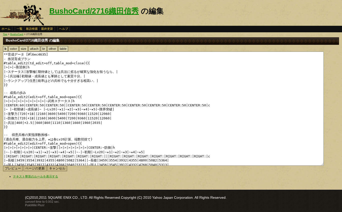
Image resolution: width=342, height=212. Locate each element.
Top (5, 34)
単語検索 (32, 29)
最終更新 (47, 29)
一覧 (20, 29)
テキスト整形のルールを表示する (35, 176)
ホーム (6, 29)
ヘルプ (63, 29)
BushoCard (16, 34)
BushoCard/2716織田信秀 (94, 11)
